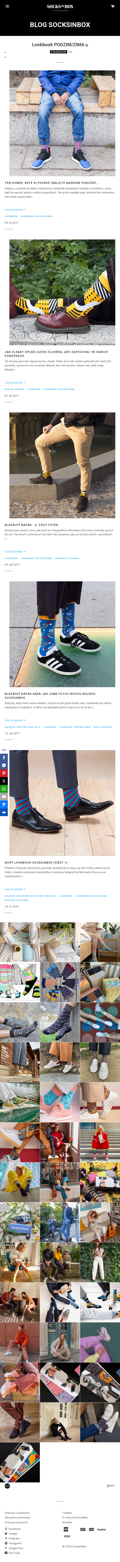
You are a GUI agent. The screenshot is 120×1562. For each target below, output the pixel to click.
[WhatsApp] (4, 789)
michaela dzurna (67, 558)
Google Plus (15, 1548)
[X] (4, 781)
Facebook (14, 1529)
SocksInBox (80, 1546)
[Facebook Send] (4, 765)
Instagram (15, 1543)
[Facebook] (4, 757)
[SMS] (4, 804)
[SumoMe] (4, 812)
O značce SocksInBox (75, 1517)
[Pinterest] (4, 773)
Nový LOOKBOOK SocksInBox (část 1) (36, 862)
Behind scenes (14, 389)
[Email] (4, 797)
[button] (20, 942)
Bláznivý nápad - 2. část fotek (31, 525)
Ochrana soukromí (16, 1522)
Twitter (13, 1533)
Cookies (67, 1513)
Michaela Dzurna (17, 900)
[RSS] (86, 45)
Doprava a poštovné (17, 1513)
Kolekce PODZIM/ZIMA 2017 (22, 727)
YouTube (14, 1553)
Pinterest (14, 1538)
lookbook (11, 216)
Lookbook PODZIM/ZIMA (36, 216)
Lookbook (66, 896)
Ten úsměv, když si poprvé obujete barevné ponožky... (52, 183)
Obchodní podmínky (17, 1517)
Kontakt (67, 1522)
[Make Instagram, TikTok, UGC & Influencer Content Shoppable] (111, 1486)
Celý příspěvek (14, 209)
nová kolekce (102, 727)
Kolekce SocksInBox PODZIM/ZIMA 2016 (31, 896)
